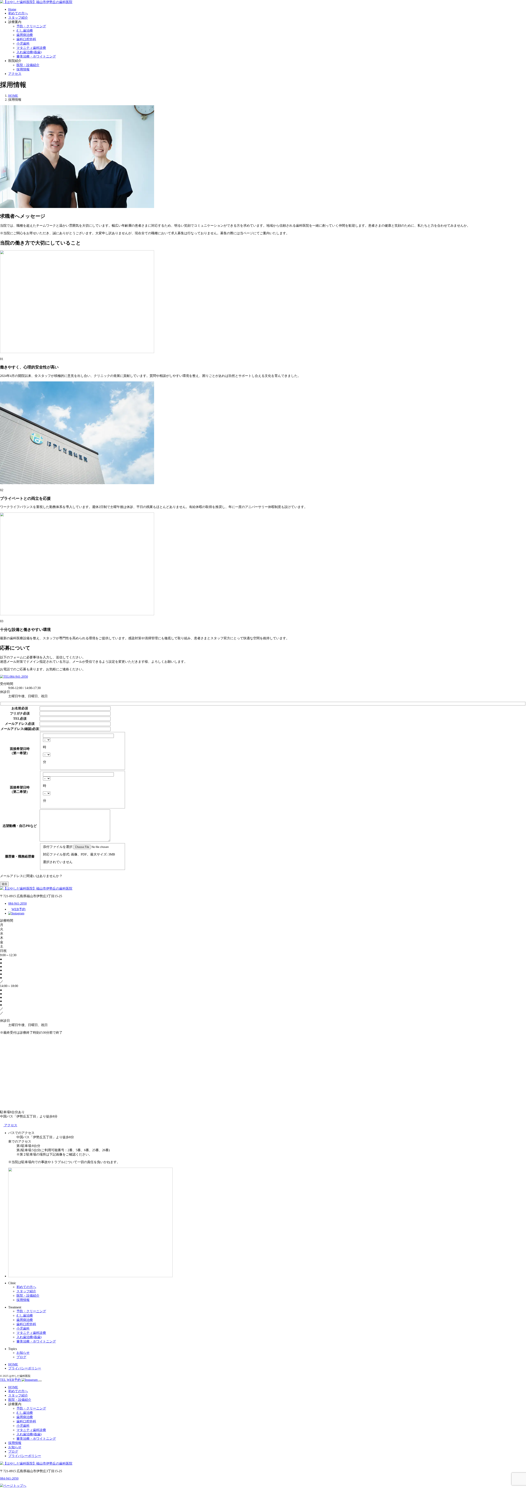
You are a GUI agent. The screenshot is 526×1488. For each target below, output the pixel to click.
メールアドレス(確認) (16, 729)
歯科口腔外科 (26, 39)
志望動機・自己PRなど (20, 826)
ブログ (21, 1357)
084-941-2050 (18, 676)
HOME (13, 1364)
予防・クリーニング (31, 26)
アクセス (14, 73)
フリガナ (16, 713)
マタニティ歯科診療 (31, 48)
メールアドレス (16, 723)
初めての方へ (18, 13)
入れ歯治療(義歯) (29, 52)
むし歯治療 (24, 30)
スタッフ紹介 (18, 17)
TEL (16, 718)
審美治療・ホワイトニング (36, 56)
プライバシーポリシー (24, 1368)
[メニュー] (40, 1381)
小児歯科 (23, 43)
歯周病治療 (24, 35)
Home (12, 9)
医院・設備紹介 (27, 65)
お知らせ (23, 1352)
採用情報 (23, 69)
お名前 (16, 708)
